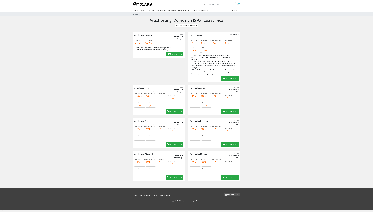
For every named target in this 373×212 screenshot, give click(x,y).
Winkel (143, 10)
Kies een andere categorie (186, 25)
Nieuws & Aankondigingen (157, 10)
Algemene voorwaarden (162, 195)
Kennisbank (172, 10)
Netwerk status (183, 10)
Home (136, 10)
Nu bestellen (176, 54)
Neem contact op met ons (200, 10)
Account (235, 10)
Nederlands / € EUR (233, 195)
